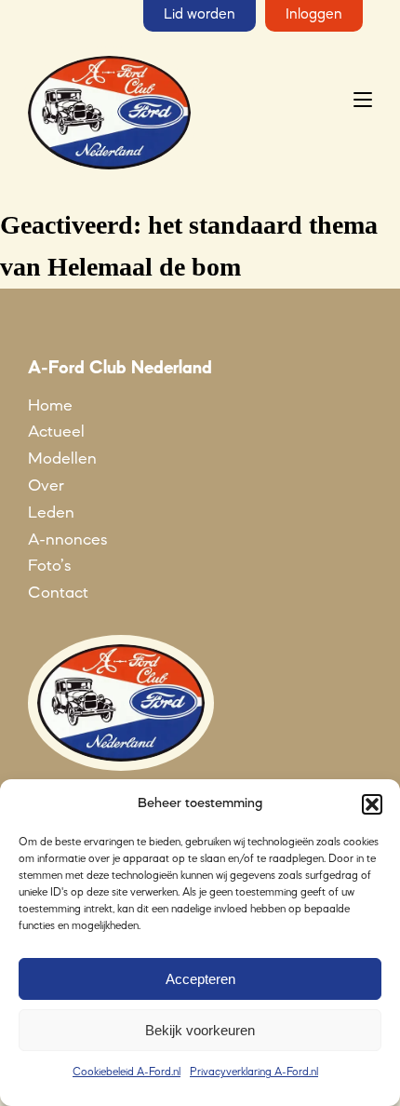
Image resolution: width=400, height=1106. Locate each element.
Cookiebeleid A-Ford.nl (126, 1072)
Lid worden (199, 14)
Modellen (62, 459)
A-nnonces (67, 540)
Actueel (56, 432)
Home (50, 406)
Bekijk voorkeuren (200, 1030)
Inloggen (314, 14)
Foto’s (49, 566)
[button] (372, 804)
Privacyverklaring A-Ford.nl (254, 1072)
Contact (58, 593)
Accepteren (200, 979)
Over (46, 486)
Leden (51, 513)
